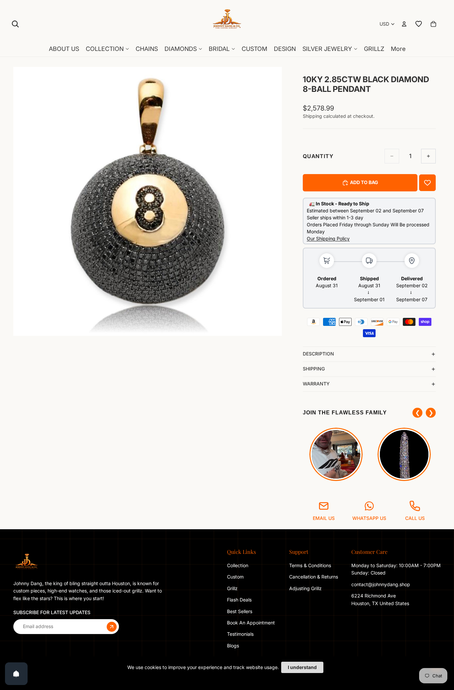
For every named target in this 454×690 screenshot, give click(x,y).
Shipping (314, 368)
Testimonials (240, 634)
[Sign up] (112, 626)
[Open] (16, 673)
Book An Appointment (251, 622)
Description (318, 353)
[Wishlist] (418, 24)
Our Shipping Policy (328, 238)
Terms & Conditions (310, 565)
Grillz (232, 588)
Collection (237, 565)
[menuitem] (398, 49)
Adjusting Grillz (306, 588)
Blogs (233, 645)
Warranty (316, 383)
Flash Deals (239, 599)
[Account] (404, 24)
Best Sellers (239, 611)
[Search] (15, 24)
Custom (235, 576)
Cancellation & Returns (313, 576)
